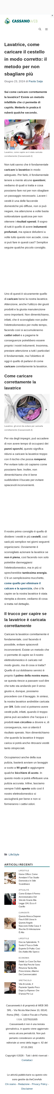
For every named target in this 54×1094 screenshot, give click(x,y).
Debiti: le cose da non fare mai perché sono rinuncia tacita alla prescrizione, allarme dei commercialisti (30, 968)
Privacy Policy (39, 1084)
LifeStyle (14, 854)
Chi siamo (10, 1084)
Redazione (24, 1084)
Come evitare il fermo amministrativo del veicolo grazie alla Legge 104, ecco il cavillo (29, 900)
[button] (40, 29)
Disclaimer (27, 1088)
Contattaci (27, 1060)
